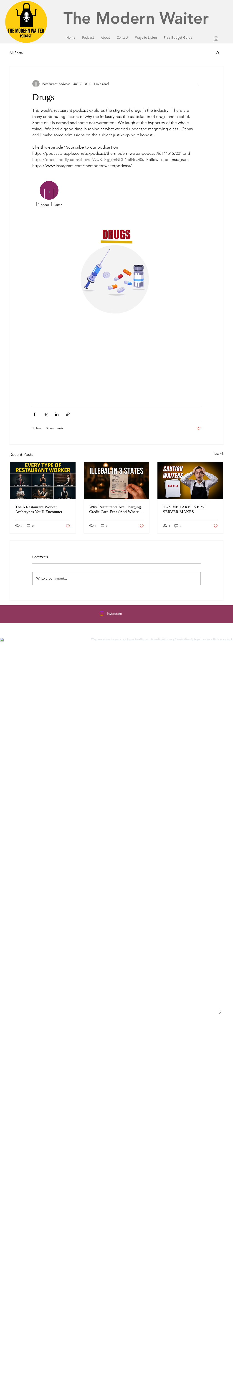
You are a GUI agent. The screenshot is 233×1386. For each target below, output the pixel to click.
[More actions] (198, 83)
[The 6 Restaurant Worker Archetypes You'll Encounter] (43, 480)
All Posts (16, 53)
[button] (217, 52)
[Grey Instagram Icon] (216, 38)
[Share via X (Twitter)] (45, 414)
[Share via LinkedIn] (57, 414)
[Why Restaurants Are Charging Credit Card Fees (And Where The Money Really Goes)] (116, 480)
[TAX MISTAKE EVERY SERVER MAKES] (190, 480)
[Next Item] (220, 1012)
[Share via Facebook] (34, 414)
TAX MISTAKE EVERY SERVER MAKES (184, 509)
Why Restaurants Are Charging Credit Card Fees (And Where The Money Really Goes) (115, 509)
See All (218, 454)
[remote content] (116, 373)
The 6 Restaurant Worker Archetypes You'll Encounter (38, 509)
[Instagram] (102, 613)
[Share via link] (68, 414)
